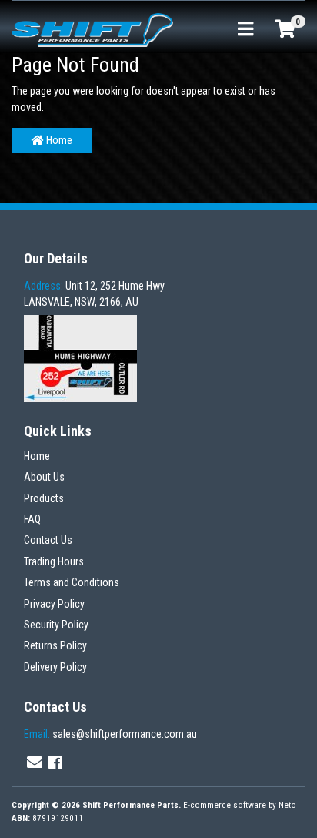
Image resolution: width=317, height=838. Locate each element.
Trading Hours (54, 561)
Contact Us (48, 540)
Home (58, 140)
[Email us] (34, 762)
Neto (287, 805)
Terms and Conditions (71, 582)
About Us (44, 477)
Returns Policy (55, 645)
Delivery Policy (55, 667)
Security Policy (56, 624)
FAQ (32, 519)
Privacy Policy (54, 604)
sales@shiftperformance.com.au (110, 734)
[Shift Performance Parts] (92, 29)
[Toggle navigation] (245, 29)
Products (44, 498)
